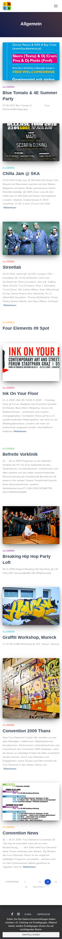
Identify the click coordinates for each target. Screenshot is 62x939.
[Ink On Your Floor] (31, 362)
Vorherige (12, 882)
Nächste (38, 887)
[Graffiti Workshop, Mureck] (31, 606)
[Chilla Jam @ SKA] (31, 142)
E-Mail (28, 914)
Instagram (18, 914)
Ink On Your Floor (20, 393)
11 (40, 882)
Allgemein (8, 87)
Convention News (20, 832)
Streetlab (12, 267)
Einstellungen (31, 934)
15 (26, 887)
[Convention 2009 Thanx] (31, 688)
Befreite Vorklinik (20, 454)
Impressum (43, 914)
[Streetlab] (31, 238)
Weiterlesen (9, 207)
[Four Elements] (8, 6)
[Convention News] (31, 802)
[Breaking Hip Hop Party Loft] (31, 525)
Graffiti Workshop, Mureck (29, 637)
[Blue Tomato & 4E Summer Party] (31, 61)
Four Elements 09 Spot (26, 328)
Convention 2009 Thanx (27, 730)
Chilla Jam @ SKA (21, 173)
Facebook (12, 914)
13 (55, 882)
